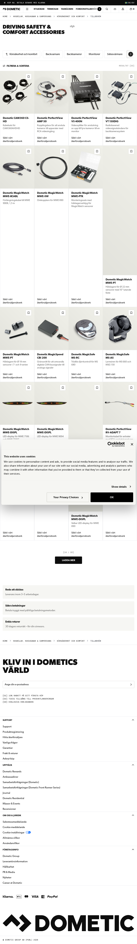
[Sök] (107, 9)
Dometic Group (21, 856)
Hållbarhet (8, 866)
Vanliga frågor (10, 742)
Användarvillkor (11, 843)
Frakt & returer (10, 753)
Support (7, 720)
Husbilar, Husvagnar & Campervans (32, 16)
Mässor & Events (11, 803)
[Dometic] (11, 9)
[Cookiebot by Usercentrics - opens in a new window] (110, 444)
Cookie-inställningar (13, 832)
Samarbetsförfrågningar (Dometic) (21, 782)
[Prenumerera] (131, 684)
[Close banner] (132, 444)
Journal (6, 792)
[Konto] (123, 9)
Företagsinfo (11, 849)
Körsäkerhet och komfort (71, 16)
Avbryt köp (8, 758)
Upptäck (7, 765)
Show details (119, 486)
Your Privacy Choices (66, 497)
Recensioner (9, 808)
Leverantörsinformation (15, 861)
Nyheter (17, 877)
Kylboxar (39, 9)
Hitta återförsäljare (13, 737)
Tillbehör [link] (95, 16)
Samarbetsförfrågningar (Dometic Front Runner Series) (31, 787)
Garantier (8, 747)
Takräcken (67, 9)
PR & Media (19, 872)
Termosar (52, 9)
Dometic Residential (24, 798)
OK (112, 497)
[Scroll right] (99, 9)
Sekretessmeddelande (15, 821)
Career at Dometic (23, 882)
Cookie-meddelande (14, 827)
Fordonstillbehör (86, 9)
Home (5, 16)
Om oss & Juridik (12, 815)
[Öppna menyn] (27, 9)
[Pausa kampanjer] (5, 3)
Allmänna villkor (11, 837)
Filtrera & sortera (18, 66)
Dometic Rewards (12, 771)
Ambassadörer (10, 776)
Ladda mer (68, 560)
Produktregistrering (13, 731)
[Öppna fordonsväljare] (115, 9)
